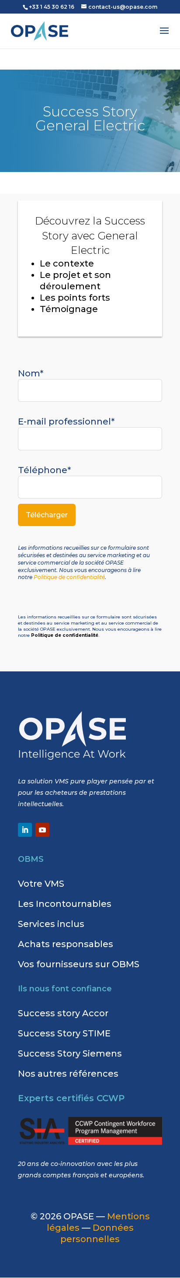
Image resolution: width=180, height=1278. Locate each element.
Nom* (30, 373)
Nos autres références (68, 1073)
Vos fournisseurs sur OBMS (78, 964)
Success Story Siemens (70, 1053)
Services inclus (51, 924)
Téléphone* (44, 470)
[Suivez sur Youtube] (42, 830)
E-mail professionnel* (66, 421)
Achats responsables (65, 944)
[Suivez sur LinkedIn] (25, 830)
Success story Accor (63, 1013)
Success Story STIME (64, 1033)
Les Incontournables (64, 904)
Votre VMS (41, 883)
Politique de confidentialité (69, 577)
